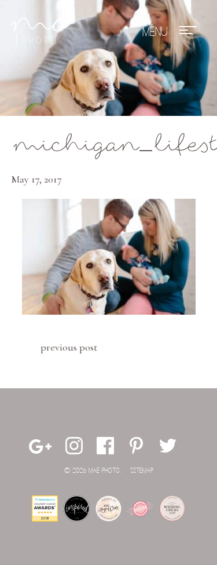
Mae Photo (37, 31)
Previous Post (69, 347)
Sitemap (141, 470)
